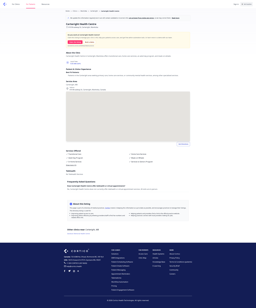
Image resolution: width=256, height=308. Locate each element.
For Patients (30, 4)
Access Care (143, 254)
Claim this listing (75, 42)
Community (174, 270)
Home (68, 11)
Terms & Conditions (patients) (181, 262)
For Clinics (16, 4)
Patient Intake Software (120, 266)
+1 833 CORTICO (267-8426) (76, 263)
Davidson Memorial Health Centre (78, 234)
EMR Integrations (118, 258)
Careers (172, 274)
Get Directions (183, 144)
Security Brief (175, 266)
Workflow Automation (119, 282)
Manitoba (83, 11)
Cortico (107, 208)
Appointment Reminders (120, 274)
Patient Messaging (118, 270)
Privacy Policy (175, 258)
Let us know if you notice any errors (141, 18)
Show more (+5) (71, 165)
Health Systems (158, 254)
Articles (155, 258)
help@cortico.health (74, 266)
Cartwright (94, 11)
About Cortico (175, 254)
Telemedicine (116, 278)
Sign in (236, 4)
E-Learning (157, 266)
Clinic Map (142, 258)
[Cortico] (4, 4)
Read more (175, 18)
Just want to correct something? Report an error (81, 45)
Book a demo (89, 42)
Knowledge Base (159, 262)
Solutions (114, 254)
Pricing (114, 286)
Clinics (75, 11)
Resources (46, 4)
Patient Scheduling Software (122, 262)
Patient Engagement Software (122, 290)
